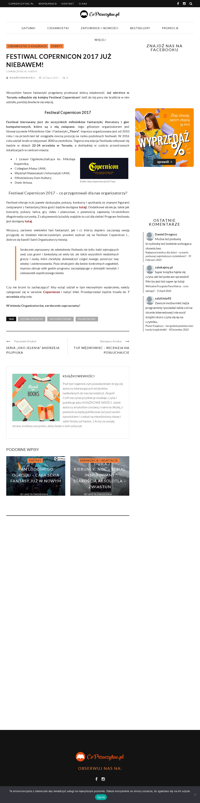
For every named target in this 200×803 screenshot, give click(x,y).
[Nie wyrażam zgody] (195, 795)
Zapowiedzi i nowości (100, 28)
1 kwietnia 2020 (97, 498)
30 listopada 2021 (33, 498)
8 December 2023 (178, 329)
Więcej (100, 39)
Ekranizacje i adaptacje (99, 460)
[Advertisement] (167, 192)
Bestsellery (140, 28)
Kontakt (68, 3)
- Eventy (32, 71)
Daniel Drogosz (166, 234)
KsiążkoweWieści (22, 77)
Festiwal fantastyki (31, 319)
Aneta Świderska (36, 494)
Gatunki (28, 28)
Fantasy (35, 460)
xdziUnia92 (163, 298)
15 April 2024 (164, 290)
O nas (83, 3)
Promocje (170, 28)
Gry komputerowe (60, 319)
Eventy (56, 46)
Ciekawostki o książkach (27, 46)
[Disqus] (67, 572)
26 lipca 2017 (51, 77)
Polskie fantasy (87, 319)
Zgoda (101, 797)
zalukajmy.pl (164, 267)
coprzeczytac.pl (21, 3)
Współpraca (48, 3)
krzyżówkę (153, 243)
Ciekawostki (58, 28)
